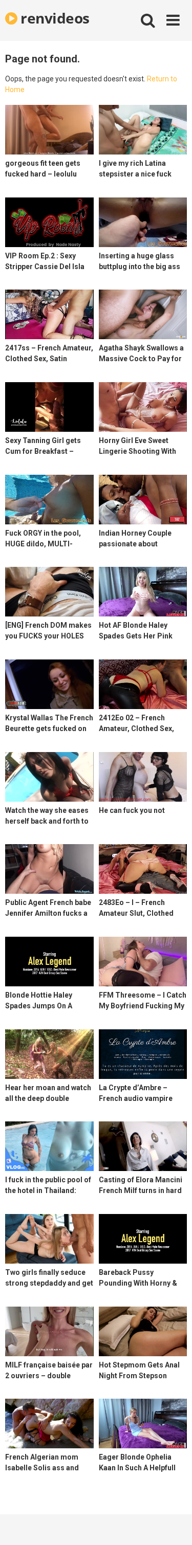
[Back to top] (173, 1524)
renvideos (53, 18)
